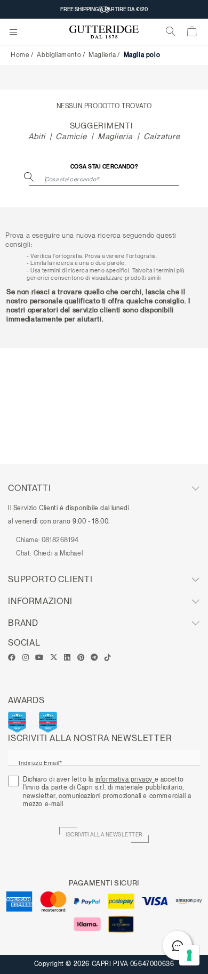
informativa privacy (125, 779)
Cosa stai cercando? (104, 166)
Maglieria (102, 55)
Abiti (36, 136)
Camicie (70, 136)
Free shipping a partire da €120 (104, 9)
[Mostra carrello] (192, 33)
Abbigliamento (59, 55)
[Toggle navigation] (13, 32)
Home (20, 55)
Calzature (161, 136)
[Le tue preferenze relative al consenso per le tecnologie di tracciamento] (189, 955)
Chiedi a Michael (58, 553)
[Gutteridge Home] (104, 32)
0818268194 (60, 540)
